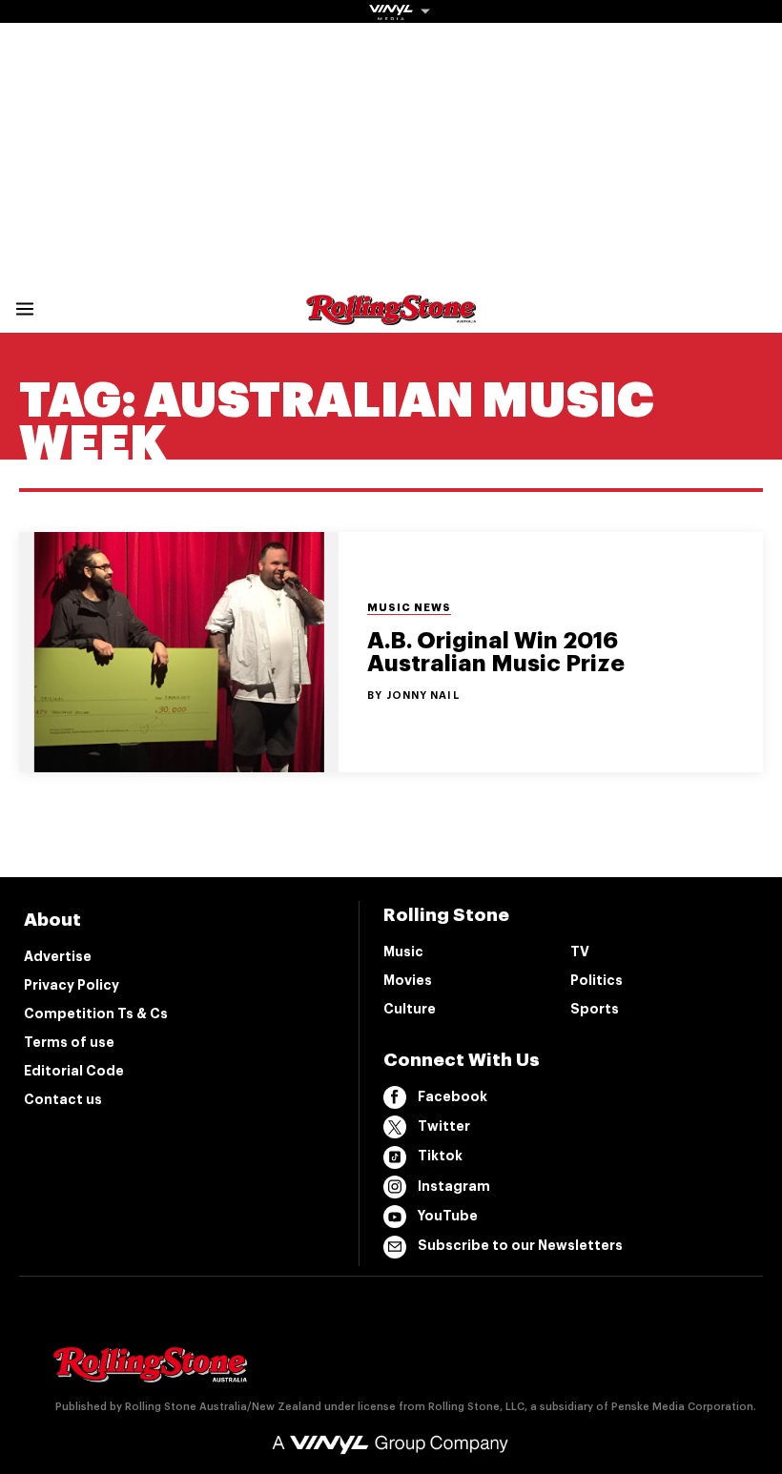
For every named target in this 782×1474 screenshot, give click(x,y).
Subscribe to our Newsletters (520, 1245)
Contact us (63, 1099)
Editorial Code (74, 1070)
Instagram (454, 1186)
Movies (407, 980)
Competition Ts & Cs (96, 1013)
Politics (596, 980)
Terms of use (69, 1042)
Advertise (58, 956)
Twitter (444, 1126)
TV (579, 951)
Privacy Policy (71, 985)
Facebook (452, 1096)
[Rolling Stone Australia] (391, 316)
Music (403, 951)
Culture (409, 1008)
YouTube (448, 1215)
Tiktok (440, 1155)
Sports (594, 1008)
